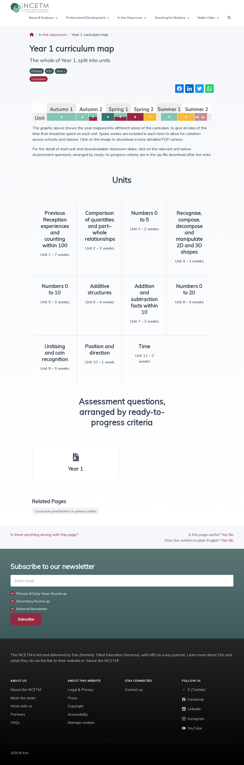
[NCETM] (29, 8)
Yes (225, 534)
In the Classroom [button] (130, 18)
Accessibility (78, 714)
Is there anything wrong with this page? (44, 534)
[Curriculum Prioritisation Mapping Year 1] (122, 111)
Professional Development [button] (85, 18)
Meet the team (23, 698)
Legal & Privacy (80, 689)
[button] (229, 18)
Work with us (21, 706)
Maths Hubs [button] (206, 18)
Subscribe (26, 619)
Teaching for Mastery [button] (170, 18)
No (231, 534)
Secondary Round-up (33, 601)
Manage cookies (81, 722)
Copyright (76, 706)
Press (72, 698)
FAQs (15, 722)
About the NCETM (25, 689)
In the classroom (53, 34)
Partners (17, 714)
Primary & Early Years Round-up (41, 593)
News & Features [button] (41, 18)
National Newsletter (31, 609)
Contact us (134, 689)
